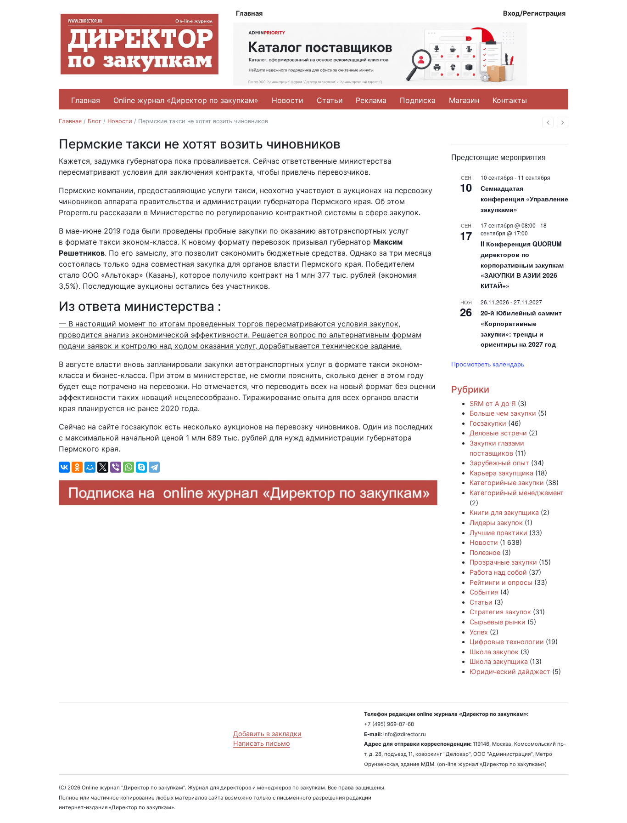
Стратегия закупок (500, 612)
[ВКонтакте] (64, 467)
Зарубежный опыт (499, 463)
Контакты (510, 100)
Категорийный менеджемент (517, 493)
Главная (249, 13)
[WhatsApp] (128, 467)
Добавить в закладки (267, 733)
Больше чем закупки (503, 413)
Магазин (464, 100)
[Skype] (141, 467)
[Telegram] (154, 467)
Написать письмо (261, 743)
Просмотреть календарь (487, 363)
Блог (94, 121)
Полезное (485, 552)
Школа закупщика (499, 661)
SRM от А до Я (493, 403)
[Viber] (115, 467)
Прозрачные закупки (503, 562)
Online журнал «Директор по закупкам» (185, 100)
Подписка (418, 100)
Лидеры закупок (496, 522)
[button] (548, 122)
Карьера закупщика (501, 473)
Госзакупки (488, 423)
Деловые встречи (498, 433)
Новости (287, 100)
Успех (479, 632)
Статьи (330, 100)
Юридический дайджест (510, 671)
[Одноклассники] (77, 467)
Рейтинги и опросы (501, 582)
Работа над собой (498, 572)
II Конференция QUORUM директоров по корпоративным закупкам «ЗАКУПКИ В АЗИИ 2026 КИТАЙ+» (522, 264)
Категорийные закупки (507, 482)
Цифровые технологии (507, 642)
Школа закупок (494, 652)
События (484, 592)
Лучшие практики (498, 533)
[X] (102, 467)
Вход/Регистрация (534, 13)
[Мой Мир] (89, 467)
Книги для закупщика (504, 512)
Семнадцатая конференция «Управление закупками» (524, 198)
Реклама (371, 100)
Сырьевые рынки (498, 622)
